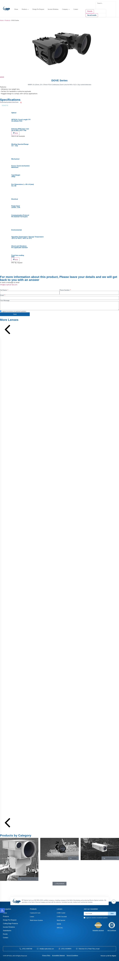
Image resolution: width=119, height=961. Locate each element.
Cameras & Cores (35, 913)
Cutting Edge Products (10, 923)
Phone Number (65, 290)
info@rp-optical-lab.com (8, 285)
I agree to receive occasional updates (14, 311)
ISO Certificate (111, 930)
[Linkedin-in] (111, 943)
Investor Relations (53, 9)
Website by (108, 955)
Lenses (32, 916)
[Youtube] (115, 943)
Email (2, 295)
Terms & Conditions (72, 955)
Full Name (3, 290)
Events (5, 934)
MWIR (2, 77)
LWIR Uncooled (62, 916)
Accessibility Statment (58, 955)
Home (16, 9)
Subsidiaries (7, 930)
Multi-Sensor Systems (36, 920)
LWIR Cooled (61, 913)
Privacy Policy (46, 955)
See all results (91, 15)
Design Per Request (38, 9)
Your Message (4, 300)
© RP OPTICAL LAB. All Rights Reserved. (15, 955)
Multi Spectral (61, 920)
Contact (75, 9)
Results (89, 11)
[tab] (5, 188)
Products (24, 9)
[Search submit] (97, 7)
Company (65, 9)
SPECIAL (60, 927)
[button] (2, 910)
